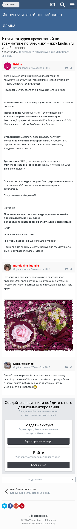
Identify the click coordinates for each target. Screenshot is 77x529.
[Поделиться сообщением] (71, 68)
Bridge (14, 52)
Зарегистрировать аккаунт (38, 441)
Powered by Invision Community (38, 523)
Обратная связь (38, 515)
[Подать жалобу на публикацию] (66, 68)
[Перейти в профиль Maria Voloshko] (7, 365)
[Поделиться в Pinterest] (21, 506)
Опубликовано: (31, 68)
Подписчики (35, 479)
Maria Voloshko (23, 363)
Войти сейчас (38, 465)
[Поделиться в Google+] (16, 506)
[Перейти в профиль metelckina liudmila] (7, 267)
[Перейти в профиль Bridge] (7, 66)
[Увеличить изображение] (38, 325)
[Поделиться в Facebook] (10, 506)
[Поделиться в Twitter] (4, 506)
